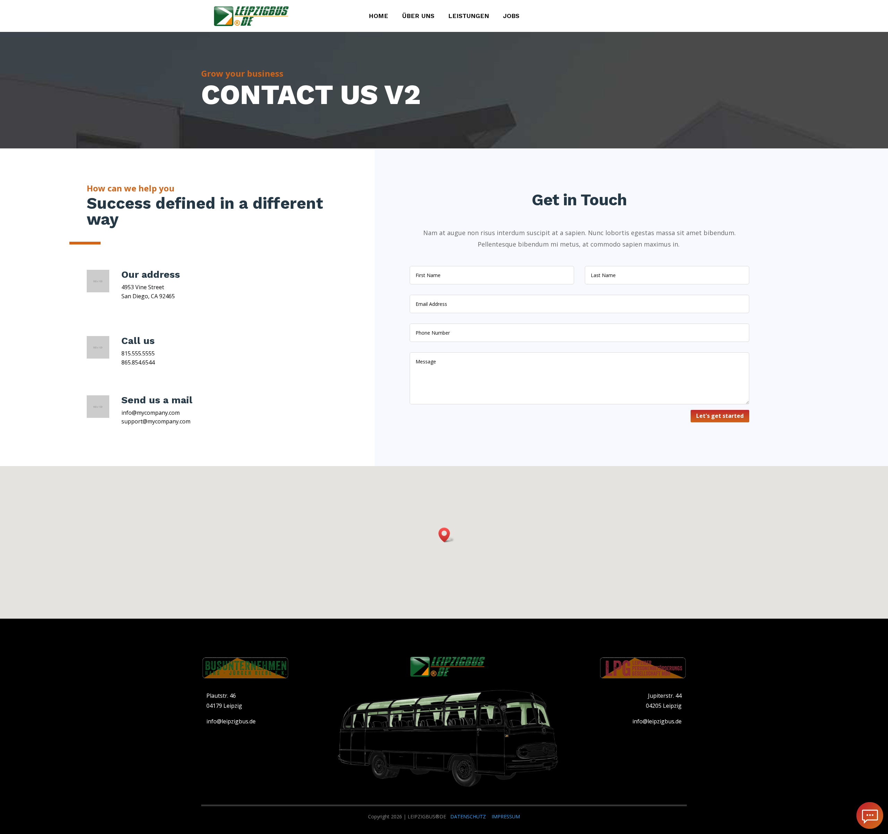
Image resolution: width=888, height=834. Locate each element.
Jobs (511, 16)
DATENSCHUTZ (468, 816)
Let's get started (720, 416)
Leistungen (468, 16)
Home (378, 16)
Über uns (418, 16)
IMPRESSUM (506, 816)
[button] (446, 534)
